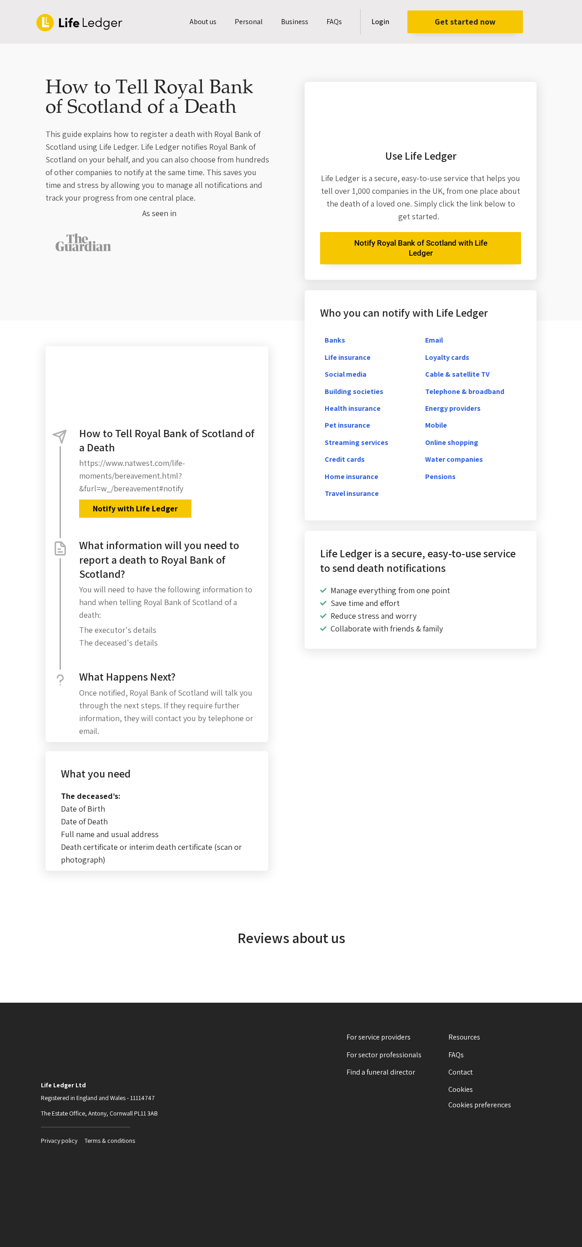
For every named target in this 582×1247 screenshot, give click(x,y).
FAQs (334, 21)
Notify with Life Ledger (135, 508)
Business (294, 21)
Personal (249, 21)
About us (203, 21)
